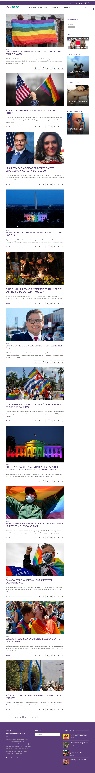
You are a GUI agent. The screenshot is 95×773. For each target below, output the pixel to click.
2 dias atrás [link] (72, 737)
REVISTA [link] (33, 7)
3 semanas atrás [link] (73, 762)
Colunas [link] (46, 7)
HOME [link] (28, 7)
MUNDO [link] (7, 49)
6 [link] (27, 717)
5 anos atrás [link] (71, 131)
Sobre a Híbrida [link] (66, 7)
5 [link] (25, 717)
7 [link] (30, 717)
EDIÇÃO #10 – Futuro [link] (55, 7)
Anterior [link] (9, 717)
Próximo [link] (41, 717)
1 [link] (15, 717)
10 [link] (35, 717)
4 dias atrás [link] (72, 755)
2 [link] (17, 717)
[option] (78, 67)
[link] (93, 9)
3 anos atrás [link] (71, 74)
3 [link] (20, 717)
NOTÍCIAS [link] (40, 7)
